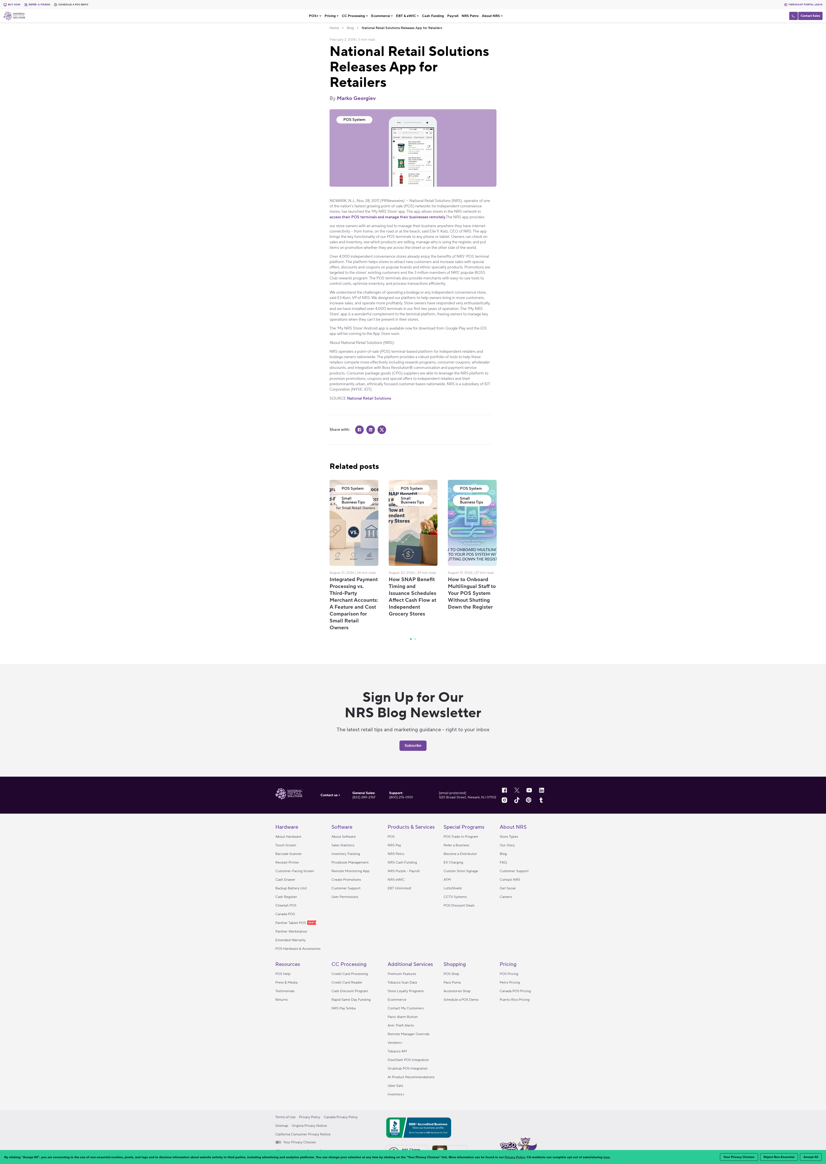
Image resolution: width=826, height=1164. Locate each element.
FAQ (503, 862)
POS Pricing (509, 974)
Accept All (810, 1157)
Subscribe (413, 745)
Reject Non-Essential (779, 1157)
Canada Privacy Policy (341, 1117)
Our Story (507, 845)
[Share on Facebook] (359, 429)
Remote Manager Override (409, 1034)
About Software (343, 837)
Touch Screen (285, 845)
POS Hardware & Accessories (298, 949)
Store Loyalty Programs (406, 991)
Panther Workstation (291, 931)
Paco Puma (452, 982)
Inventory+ (396, 1094)
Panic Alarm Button (403, 1017)
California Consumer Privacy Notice (303, 1134)
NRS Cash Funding (402, 862)
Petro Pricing (510, 982)
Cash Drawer (285, 880)
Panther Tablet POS (291, 923)
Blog (350, 28)
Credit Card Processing (349, 974)
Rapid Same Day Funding (351, 1000)
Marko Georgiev (356, 98)
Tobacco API (397, 1051)
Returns (281, 1000)
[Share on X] (382, 429)
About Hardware (288, 837)
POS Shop (451, 974)
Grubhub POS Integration (408, 1068)
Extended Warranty (290, 940)
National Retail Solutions (369, 398)
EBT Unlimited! (399, 888)
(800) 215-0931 (401, 797)
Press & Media (286, 982)
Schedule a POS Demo (461, 1000)
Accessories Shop (457, 991)
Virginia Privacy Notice (309, 1125)
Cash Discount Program (349, 991)
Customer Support (346, 888)
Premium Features (402, 974)
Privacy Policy (309, 1117)
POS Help (283, 974)
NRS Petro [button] (470, 16)
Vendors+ (395, 1043)
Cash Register (286, 897)
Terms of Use (285, 1117)
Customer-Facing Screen (294, 871)
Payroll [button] (452, 16)
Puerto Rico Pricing (515, 1000)
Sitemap (281, 1125)
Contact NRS (510, 880)
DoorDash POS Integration (408, 1060)
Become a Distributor (460, 854)
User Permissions (344, 897)
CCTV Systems (455, 897)
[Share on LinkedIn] (370, 429)
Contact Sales (810, 16)
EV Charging (453, 862)
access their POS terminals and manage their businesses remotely (387, 217)
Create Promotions (346, 880)
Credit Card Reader (346, 982)
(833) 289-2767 (363, 797)
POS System (354, 119)
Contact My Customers (406, 1008)
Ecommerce (397, 1000)
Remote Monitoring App (350, 871)
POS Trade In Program (461, 837)
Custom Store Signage (461, 871)
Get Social (508, 888)
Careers (506, 897)
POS (391, 837)
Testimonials (284, 991)
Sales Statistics (342, 845)
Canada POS (285, 914)
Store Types (509, 837)
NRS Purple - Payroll (404, 871)
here (606, 1157)
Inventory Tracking (345, 854)
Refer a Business (456, 845)
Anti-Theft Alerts (401, 1025)
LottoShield (453, 888)
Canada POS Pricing (515, 991)
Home (334, 28)
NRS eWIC (396, 880)
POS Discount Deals (459, 905)
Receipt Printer (287, 862)
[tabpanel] (354, 555)
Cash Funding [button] (433, 16)
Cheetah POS (285, 905)
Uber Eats (395, 1086)
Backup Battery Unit (291, 888)
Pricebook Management (350, 862)
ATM (447, 880)
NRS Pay (394, 845)
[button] (317, 16)
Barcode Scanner (288, 854)
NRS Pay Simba (343, 1008)
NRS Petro (396, 854)
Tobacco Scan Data (402, 982)
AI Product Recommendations (411, 1077)
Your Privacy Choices (299, 1142)
